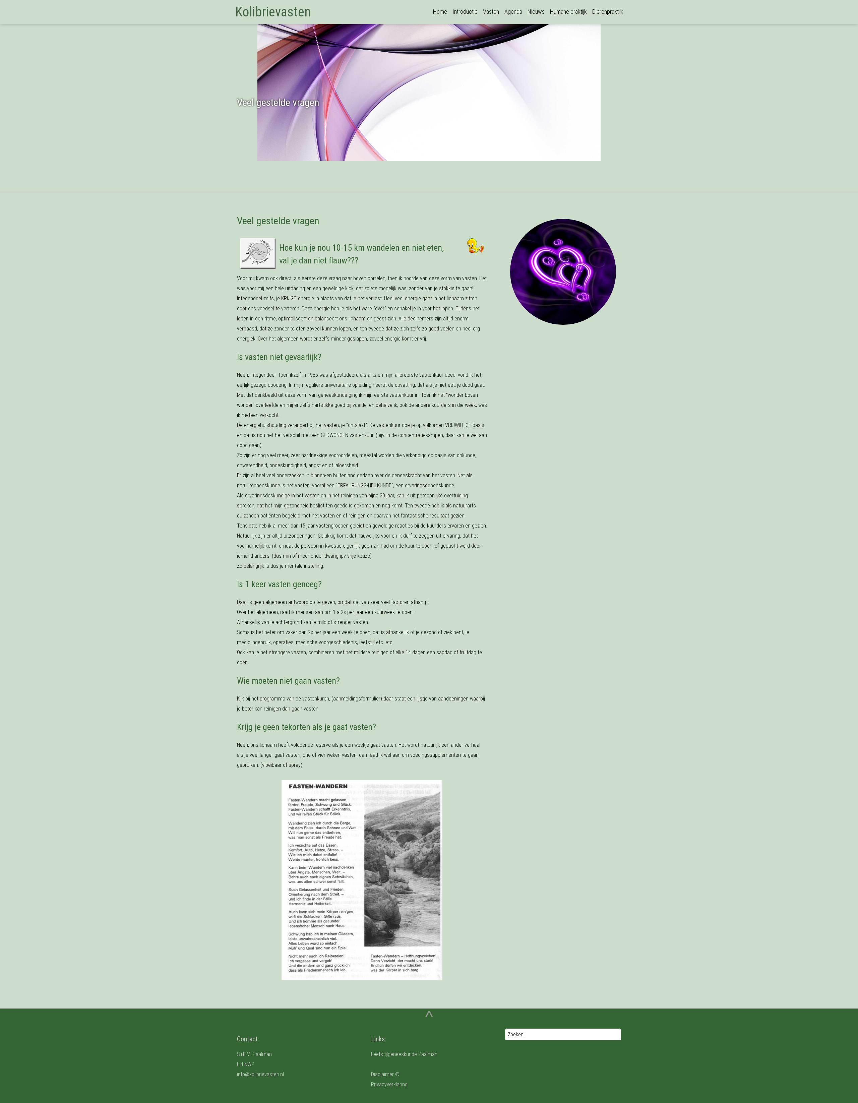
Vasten (491, 11)
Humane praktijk (568, 11)
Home (440, 11)
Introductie (465, 11)
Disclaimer (382, 1074)
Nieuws (536, 11)
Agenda (513, 11)
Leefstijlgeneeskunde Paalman (404, 1054)
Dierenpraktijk (607, 11)
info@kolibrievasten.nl (260, 1074)
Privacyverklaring (389, 1084)
